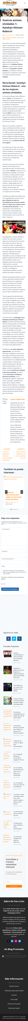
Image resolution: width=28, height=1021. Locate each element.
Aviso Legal (14, 999)
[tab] (10, 509)
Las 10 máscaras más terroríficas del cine (18, 813)
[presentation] (14, 482)
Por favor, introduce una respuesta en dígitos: (12, 578)
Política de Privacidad (14, 1004)
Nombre (5, 551)
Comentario (6, 529)
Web (3, 566)
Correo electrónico (8, 559)
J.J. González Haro (12, 502)
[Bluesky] (19, 941)
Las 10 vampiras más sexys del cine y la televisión (18, 784)
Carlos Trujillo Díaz (9, 35)
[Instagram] (19, 639)
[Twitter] (14, 639)
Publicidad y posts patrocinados (14, 991)
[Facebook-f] (8, 639)
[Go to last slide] (6, 492)
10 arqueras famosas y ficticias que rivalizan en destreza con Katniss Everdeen (18, 729)
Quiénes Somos (14, 986)
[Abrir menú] (24, 3)
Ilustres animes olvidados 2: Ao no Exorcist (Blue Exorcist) (20, 453)
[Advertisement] (14, 613)
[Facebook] (12, 941)
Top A (8, 39)
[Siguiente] (22, 492)
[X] (8, 941)
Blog (3, 37)
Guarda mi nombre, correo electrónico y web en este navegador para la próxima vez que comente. (14, 572)
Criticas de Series (11, 37)
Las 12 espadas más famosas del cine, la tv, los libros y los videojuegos (18, 771)
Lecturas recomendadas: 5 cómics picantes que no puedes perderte (18, 656)
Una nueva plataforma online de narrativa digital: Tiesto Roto (7, 454)
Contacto (14, 995)
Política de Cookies (14, 1008)
